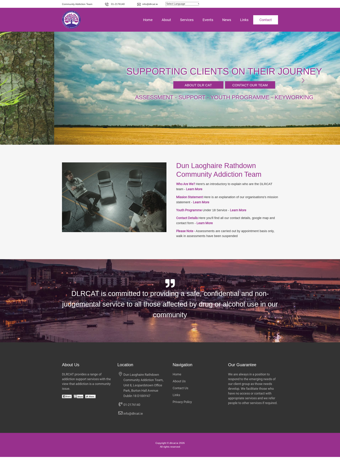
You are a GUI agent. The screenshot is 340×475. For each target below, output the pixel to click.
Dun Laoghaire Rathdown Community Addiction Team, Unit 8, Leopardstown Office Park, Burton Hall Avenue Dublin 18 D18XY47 (143, 385)
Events (208, 20)
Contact (265, 20)
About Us (179, 381)
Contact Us (180, 388)
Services (187, 20)
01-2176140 (117, 4)
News (226, 20)
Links (244, 20)
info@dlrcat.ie (150, 4)
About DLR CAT (144, 85)
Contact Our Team (196, 85)
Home (148, 20)
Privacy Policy (182, 402)
